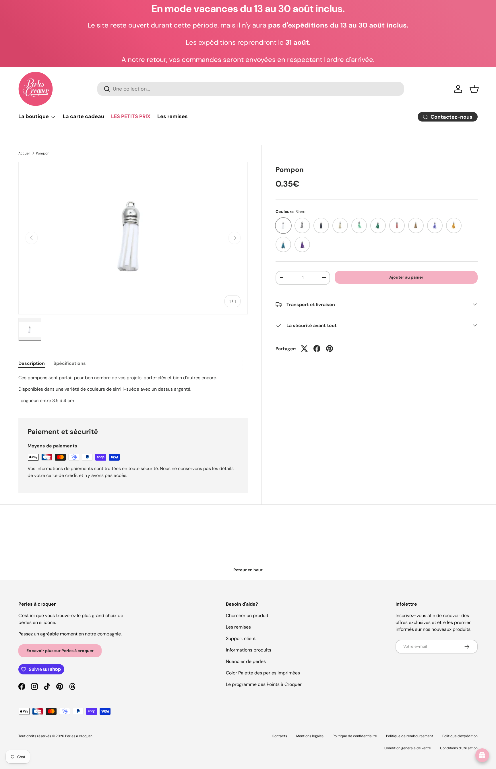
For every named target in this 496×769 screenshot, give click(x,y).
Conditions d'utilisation (459, 748)
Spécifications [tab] (69, 363)
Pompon (42, 153)
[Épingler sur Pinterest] (329, 348)
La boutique (33, 116)
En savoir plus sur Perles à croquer (60, 650)
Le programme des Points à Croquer (264, 684)
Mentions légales (309, 736)
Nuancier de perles (246, 661)
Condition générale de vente (407, 748)
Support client (241, 638)
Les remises (172, 116)
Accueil (24, 153)
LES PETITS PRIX (130, 116)
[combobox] (250, 89)
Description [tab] (31, 363)
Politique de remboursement (409, 736)
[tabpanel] (133, 389)
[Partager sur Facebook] (317, 348)
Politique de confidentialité (355, 736)
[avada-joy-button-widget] (482, 755)
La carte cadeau (83, 116)
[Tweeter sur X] (304, 348)
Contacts (279, 736)
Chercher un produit (247, 616)
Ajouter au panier (406, 276)
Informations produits (248, 650)
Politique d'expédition (460, 736)
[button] (474, 89)
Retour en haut (248, 569)
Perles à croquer (78, 736)
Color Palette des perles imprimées (263, 673)
